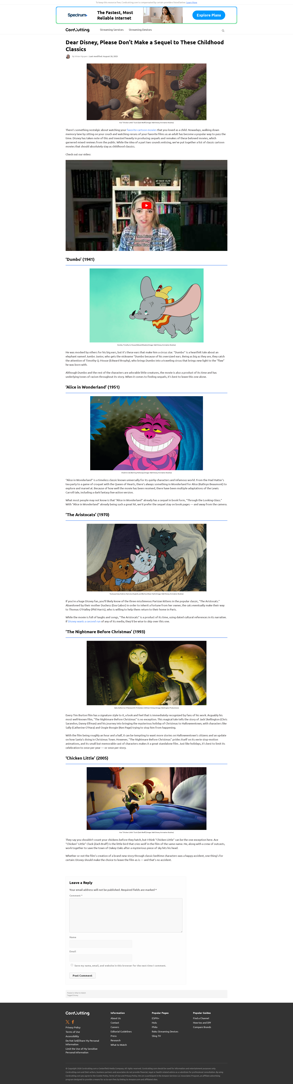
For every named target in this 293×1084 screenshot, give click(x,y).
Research (116, 1040)
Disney (75, 995)
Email (72, 951)
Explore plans (209, 15)
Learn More (191, 2)
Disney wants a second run (84, 621)
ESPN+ (155, 1018)
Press (114, 1035)
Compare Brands (202, 1026)
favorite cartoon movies (142, 129)
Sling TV (156, 1035)
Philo (154, 1026)
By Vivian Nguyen (79, 56)
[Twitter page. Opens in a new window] (67, 1022)
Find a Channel (201, 1018)
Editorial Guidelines (121, 1031)
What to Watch (80, 993)
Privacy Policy (73, 1027)
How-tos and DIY (202, 1022)
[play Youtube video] (146, 205)
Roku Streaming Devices (165, 1031)
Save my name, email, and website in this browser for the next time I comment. (120, 965)
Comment (75, 895)
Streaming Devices (140, 29)
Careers (115, 1026)
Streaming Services (112, 29)
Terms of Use (73, 1031)
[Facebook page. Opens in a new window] (73, 1022)
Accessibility (72, 1036)
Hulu (154, 1022)
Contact (115, 1022)
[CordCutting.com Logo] (78, 30)
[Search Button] (223, 30)
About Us (116, 1018)
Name (72, 937)
